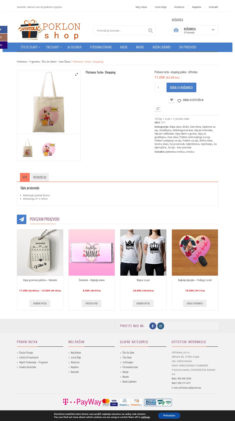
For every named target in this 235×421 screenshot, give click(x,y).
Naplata (196, 7)
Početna (22, 61)
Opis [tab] (25, 177)
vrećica (190, 151)
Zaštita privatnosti (29, 357)
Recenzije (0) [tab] (39, 177)
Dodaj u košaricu (181, 87)
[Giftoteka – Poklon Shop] (49, 29)
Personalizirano (130, 367)
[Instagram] (3, 37)
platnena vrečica (175, 151)
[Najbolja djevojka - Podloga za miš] (195, 252)
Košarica (179, 7)
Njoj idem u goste (185, 133)
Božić (186, 126)
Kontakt (213, 7)
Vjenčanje (206, 144)
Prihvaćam (169, 415)
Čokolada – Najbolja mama (92, 280)
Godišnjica (165, 130)
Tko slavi (127, 357)
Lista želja (161, 7)
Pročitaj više (92, 303)
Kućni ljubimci (129, 381)
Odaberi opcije (40, 303)
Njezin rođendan (164, 133)
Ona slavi (172, 137)
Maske (125, 376)
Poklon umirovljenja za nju (194, 137)
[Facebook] (3, 29)
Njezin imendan (203, 130)
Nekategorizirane (183, 130)
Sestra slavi (161, 144)
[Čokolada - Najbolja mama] (92, 252)
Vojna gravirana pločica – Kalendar (40, 280)
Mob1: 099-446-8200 (181, 378)
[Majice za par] (143, 252)
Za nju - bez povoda (179, 147)
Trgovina (34, 61)
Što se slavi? (49, 61)
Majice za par (143, 280)
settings (145, 417)
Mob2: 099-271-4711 (181, 383)
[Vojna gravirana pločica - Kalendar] (40, 252)
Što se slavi (128, 352)
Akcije (125, 372)
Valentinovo (193, 144)
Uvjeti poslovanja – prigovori (33, 362)
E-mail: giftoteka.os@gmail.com (186, 387)
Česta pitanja (26, 352)
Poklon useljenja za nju (167, 140)
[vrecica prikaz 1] (48, 149)
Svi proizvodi (176, 144)
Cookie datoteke (27, 367)
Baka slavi (175, 126)
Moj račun (141, 7)
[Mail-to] (3, 45)
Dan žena (64, 61)
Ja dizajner (127, 362)
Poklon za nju (190, 140)
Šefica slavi (205, 140)
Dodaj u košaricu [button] (195, 303)
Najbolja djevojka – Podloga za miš (195, 280)
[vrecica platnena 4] (27, 147)
